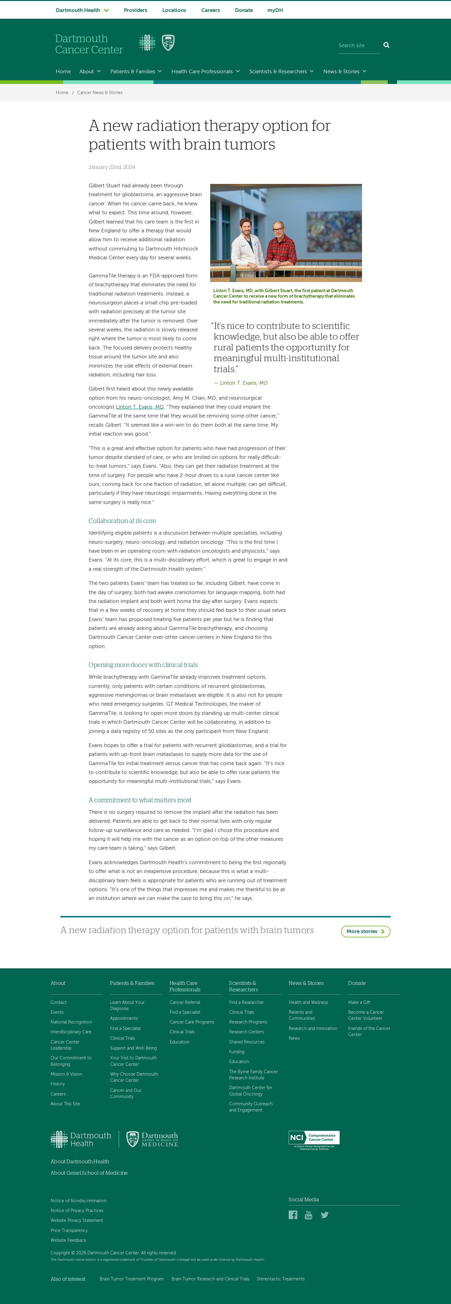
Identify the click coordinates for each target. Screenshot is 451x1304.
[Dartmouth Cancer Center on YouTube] (310, 1215)
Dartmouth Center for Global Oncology (250, 1091)
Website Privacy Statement (77, 1220)
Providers (135, 10)
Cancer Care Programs (192, 1022)
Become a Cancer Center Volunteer (366, 1015)
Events (57, 1012)
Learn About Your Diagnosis (127, 1006)
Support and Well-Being (133, 1048)
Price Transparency (69, 1231)
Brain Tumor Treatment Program (132, 1279)
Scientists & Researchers (278, 71)
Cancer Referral (185, 1003)
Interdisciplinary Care (71, 1032)
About (86, 71)
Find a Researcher (246, 1003)
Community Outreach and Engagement (250, 1107)
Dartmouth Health (78, 10)
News (294, 1038)
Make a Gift (359, 1003)
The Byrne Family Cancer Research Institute (253, 1075)
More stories (362, 931)
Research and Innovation (313, 1029)
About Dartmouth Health (80, 1161)
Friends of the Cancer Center (369, 1032)
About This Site (65, 1104)
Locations (174, 10)
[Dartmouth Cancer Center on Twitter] (326, 1215)
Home (63, 71)
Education (179, 1042)
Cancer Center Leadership (65, 1045)
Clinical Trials (122, 1038)
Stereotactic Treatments (281, 1279)
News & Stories (341, 71)
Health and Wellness (308, 1003)
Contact (59, 1003)
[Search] (386, 46)
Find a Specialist (125, 1029)
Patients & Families (132, 71)
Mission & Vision (66, 1074)
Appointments (124, 1018)
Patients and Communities (302, 1015)
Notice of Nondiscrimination (78, 1201)
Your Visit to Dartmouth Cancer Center (133, 1061)
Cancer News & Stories (99, 93)
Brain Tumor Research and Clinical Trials (210, 1279)
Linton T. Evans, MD (140, 407)
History (58, 1084)
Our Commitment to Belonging (71, 1061)
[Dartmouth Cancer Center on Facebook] (294, 1215)
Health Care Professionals (202, 71)
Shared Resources (246, 1042)
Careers (210, 10)
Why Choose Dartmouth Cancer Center (134, 1077)
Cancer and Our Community (125, 1094)
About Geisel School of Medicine (89, 1173)
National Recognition (71, 1022)
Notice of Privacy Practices (77, 1211)
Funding (237, 1052)
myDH (275, 10)
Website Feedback (68, 1240)
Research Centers (246, 1032)
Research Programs (248, 1022)
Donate (244, 10)
